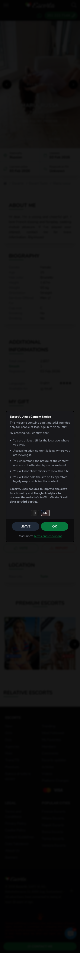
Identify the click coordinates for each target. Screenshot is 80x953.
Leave (25, 526)
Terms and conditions (48, 536)
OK (54, 526)
